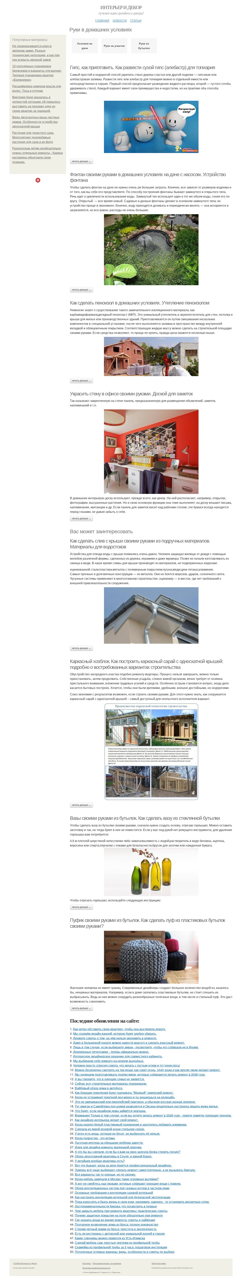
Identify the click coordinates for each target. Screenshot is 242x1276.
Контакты (86, 1263)
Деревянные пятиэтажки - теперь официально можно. (111, 1052)
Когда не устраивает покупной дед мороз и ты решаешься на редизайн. (125, 1097)
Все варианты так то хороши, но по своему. (105, 1174)
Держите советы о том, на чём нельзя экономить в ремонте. (115, 1038)
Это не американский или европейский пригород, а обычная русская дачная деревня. (135, 1102)
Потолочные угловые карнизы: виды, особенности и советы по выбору (125, 1251)
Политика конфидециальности (96, 1268)
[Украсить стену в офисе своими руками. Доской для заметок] (151, 451)
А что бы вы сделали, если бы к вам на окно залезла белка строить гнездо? (127, 1151)
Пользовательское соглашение (107, 1263)
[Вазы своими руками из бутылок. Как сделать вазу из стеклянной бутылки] (151, 872)
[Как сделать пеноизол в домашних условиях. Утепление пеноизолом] (151, 356)
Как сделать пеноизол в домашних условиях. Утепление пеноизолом (139, 303)
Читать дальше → (81, 161)
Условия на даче (84, 45)
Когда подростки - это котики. (95, 1138)
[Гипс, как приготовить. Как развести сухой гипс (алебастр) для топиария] (151, 127)
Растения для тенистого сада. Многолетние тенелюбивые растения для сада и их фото (33, 137)
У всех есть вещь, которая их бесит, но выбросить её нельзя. (117, 1133)
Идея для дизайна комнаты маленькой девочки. (108, 1147)
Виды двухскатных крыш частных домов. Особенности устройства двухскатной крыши (35, 122)
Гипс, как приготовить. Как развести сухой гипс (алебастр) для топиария (142, 67)
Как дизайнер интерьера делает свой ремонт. (106, 1120)
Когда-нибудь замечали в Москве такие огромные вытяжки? (117, 1179)
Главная (102, 20)
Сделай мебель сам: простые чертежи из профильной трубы (117, 1242)
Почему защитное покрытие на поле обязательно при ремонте (119, 1215)
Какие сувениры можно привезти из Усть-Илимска (110, 1238)
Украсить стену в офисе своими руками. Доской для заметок (131, 394)
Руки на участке (114, 46)
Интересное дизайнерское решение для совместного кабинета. (117, 1056)
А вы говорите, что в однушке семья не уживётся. (110, 1079)
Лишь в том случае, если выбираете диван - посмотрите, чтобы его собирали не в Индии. (136, 1047)
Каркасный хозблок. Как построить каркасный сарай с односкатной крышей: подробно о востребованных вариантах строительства (146, 664)
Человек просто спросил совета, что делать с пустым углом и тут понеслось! (126, 1065)
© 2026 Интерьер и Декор (25, 1263)
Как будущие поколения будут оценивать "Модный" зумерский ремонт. (124, 1092)
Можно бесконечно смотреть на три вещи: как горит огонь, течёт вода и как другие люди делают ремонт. (147, 1070)
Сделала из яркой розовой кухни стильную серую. (110, 1129)
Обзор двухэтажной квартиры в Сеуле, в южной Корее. (113, 1156)
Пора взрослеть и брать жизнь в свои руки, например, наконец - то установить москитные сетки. (142, 1201)
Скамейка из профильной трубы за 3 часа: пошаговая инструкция (121, 1247)
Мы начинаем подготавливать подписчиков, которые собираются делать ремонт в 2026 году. (140, 1074)
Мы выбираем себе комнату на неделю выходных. (108, 1061)
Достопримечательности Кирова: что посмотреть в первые (116, 1206)
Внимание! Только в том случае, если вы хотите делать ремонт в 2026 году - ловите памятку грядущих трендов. (153, 1115)
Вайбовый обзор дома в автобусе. (99, 1088)
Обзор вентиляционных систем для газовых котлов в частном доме (122, 1188)
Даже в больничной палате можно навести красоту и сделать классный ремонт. (129, 1042)
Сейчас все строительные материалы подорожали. (111, 1083)
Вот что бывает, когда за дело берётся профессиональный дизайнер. (123, 1165)
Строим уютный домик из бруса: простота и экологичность (116, 1229)
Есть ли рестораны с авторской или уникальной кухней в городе (120, 1233)
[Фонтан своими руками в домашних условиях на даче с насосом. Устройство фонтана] (151, 249)
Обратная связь (159, 1263)
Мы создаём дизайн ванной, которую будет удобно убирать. (115, 1033)
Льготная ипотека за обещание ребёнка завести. (109, 1142)
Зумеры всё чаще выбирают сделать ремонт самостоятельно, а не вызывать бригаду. (135, 1170)
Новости (120, 20)
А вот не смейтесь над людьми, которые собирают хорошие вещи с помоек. (128, 1183)
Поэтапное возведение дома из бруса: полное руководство (116, 1224)
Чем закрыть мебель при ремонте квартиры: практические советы (121, 1211)
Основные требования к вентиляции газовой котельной (114, 1192)
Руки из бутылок (144, 45)
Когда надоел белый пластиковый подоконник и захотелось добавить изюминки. (131, 1124)
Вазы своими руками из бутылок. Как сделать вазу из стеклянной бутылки (145, 818)
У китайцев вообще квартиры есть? (100, 1161)
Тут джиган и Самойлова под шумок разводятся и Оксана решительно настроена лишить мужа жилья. (146, 1106)
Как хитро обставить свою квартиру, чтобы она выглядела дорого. (119, 1029)
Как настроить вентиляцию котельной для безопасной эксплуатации (122, 1197)
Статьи (135, 20)
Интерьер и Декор (120, 7)
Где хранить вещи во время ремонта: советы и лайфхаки (115, 1220)
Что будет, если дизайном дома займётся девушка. (110, 1111)
